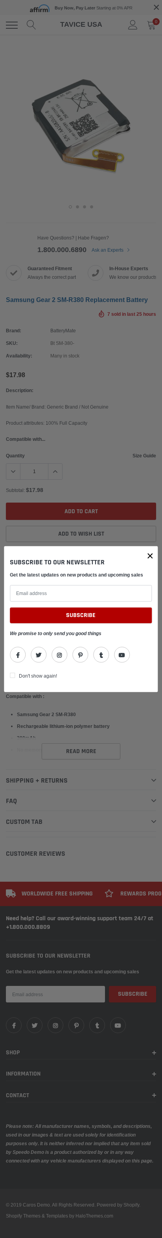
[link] (18, 654)
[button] (150, 556)
